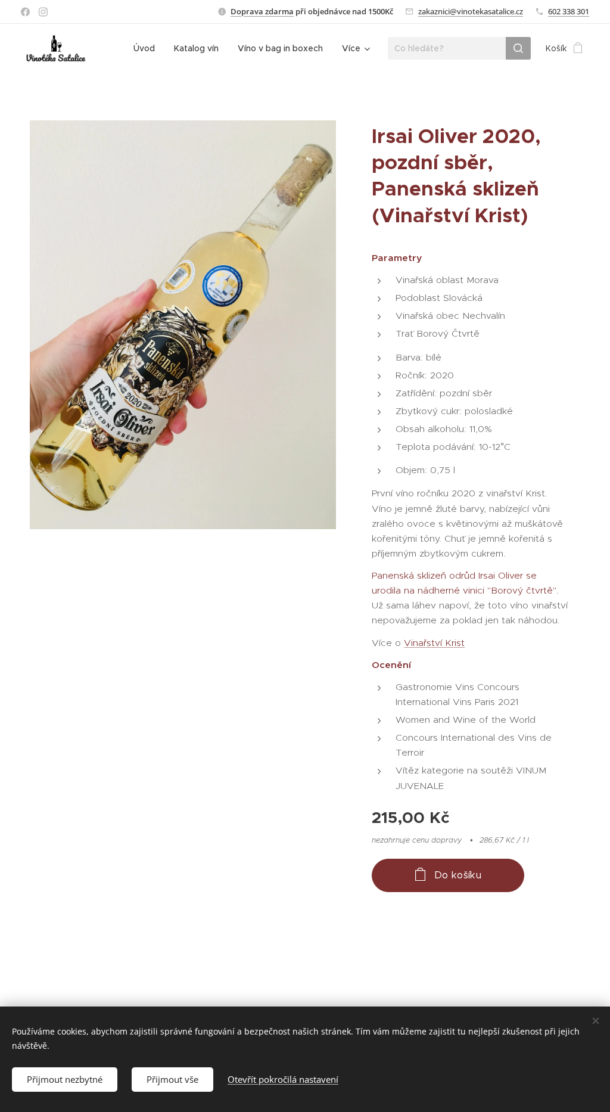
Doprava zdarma (262, 11)
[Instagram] (43, 12)
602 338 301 (568, 11)
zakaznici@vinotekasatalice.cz (470, 11)
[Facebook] (25, 12)
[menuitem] (147, 48)
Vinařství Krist (434, 642)
